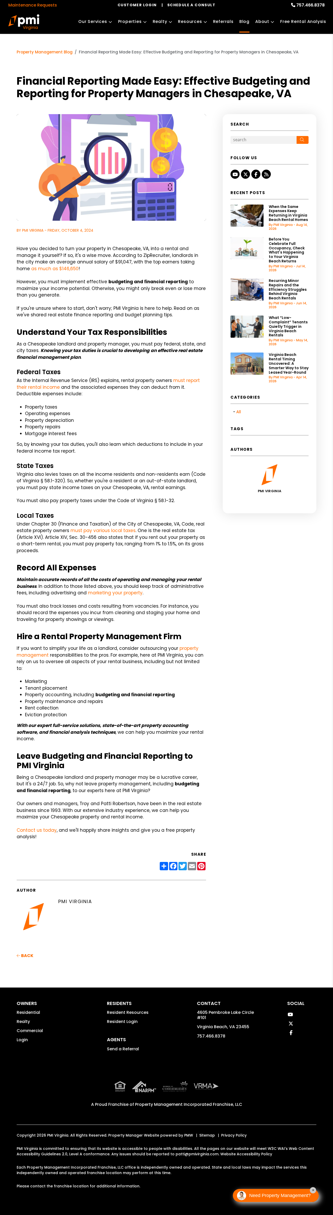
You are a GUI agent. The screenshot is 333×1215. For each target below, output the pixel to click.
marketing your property (115, 593)
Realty (160, 21)
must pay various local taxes (103, 530)
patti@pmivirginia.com (197, 1154)
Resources (190, 21)
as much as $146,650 (55, 269)
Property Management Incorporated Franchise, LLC (188, 1104)
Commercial (30, 1031)
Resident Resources (128, 1012)
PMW (188, 1135)
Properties (130, 21)
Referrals (223, 21)
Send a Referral (123, 1049)
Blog (244, 21)
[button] (235, 174)
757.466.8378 (310, 5)
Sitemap (207, 1135)
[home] (23, 22)
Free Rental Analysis (303, 21)
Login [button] (22, 1040)
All (238, 412)
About (262, 21)
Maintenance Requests (32, 5)
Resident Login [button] (122, 1022)
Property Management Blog (45, 52)
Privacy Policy (234, 1135)
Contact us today (37, 830)
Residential (28, 1012)
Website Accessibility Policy (246, 1154)
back (26, 956)
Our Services (92, 21)
